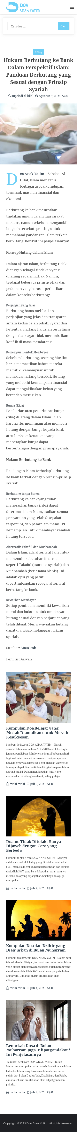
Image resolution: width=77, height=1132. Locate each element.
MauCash (28, 647)
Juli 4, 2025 (37, 888)
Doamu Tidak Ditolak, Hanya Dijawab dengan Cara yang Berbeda (33, 846)
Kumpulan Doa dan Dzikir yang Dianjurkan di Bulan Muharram (36, 948)
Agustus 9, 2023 (49, 96)
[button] (72, 7)
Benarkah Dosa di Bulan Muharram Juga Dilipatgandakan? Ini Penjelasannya (38, 1050)
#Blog (38, 52)
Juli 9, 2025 (37, 784)
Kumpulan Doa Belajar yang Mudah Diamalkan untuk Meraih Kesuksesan (37, 732)
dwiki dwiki (17, 784)
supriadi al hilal (22, 96)
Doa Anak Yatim (32, 173)
